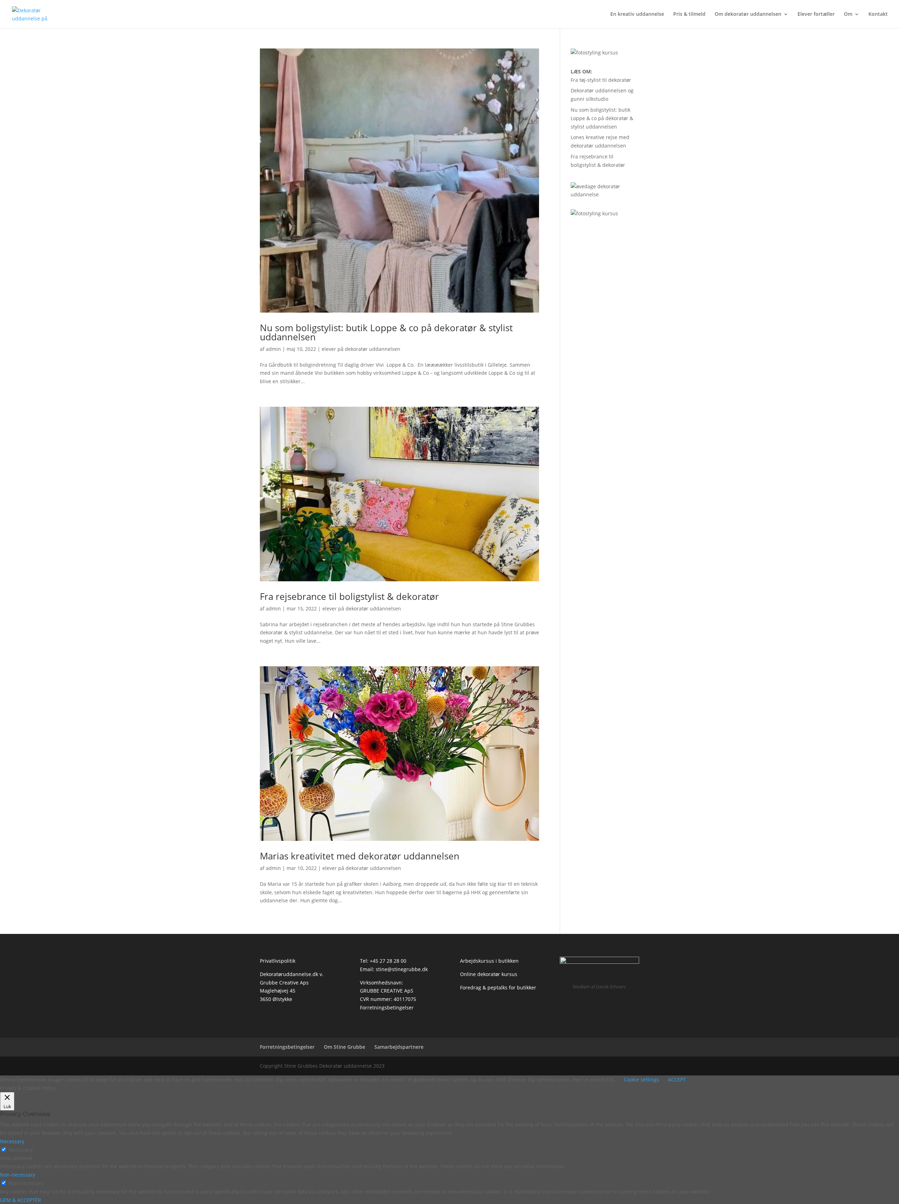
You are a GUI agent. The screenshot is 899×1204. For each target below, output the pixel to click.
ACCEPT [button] (677, 1079)
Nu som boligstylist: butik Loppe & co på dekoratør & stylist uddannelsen (386, 332)
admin (273, 349)
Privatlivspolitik (277, 960)
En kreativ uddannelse (637, 14)
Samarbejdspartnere (399, 1046)
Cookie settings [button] (641, 1079)
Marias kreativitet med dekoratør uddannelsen (359, 856)
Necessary (20, 1149)
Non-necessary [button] (17, 1174)
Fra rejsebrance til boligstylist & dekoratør (349, 596)
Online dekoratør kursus (488, 974)
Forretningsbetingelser (387, 1007)
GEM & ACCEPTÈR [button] (20, 1200)
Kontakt (878, 14)
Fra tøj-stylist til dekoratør (601, 80)
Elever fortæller (816, 14)
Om (848, 14)
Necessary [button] (12, 1141)
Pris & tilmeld (689, 14)
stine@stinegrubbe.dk (402, 969)
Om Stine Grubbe (344, 1046)
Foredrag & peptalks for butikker (498, 987)
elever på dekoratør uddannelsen (361, 349)
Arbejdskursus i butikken (489, 960)
